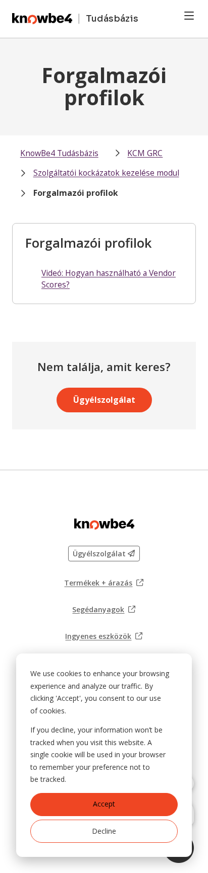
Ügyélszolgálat (104, 399)
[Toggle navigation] (189, 16)
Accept (104, 804)
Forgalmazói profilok (75, 192)
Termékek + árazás (103, 583)
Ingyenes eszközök (103, 636)
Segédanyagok (103, 610)
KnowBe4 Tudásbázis (59, 153)
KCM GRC (145, 153)
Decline (104, 831)
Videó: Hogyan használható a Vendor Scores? (108, 278)
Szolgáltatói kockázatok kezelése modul (106, 172)
